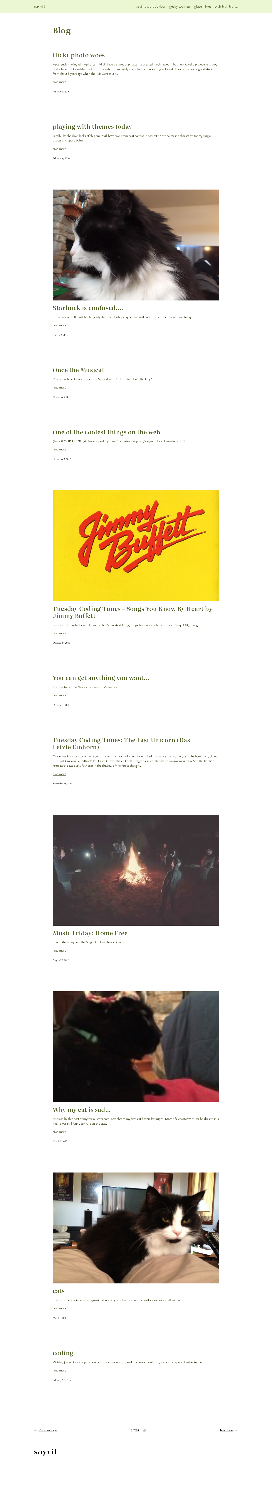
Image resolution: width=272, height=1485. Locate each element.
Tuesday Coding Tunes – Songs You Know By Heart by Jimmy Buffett (132, 612)
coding (63, 1352)
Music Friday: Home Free (90, 932)
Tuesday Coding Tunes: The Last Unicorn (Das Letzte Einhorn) (121, 743)
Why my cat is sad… (82, 1109)
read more (59, 81)
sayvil (39, 6)
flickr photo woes (79, 54)
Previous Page (45, 1430)
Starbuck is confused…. (88, 307)
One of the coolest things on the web (106, 431)
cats (59, 1290)
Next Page (229, 1430)
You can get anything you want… (101, 677)
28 (144, 1430)
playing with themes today (92, 126)
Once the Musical (78, 369)
